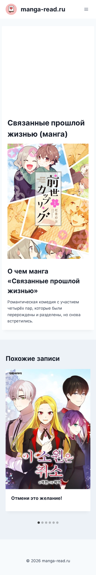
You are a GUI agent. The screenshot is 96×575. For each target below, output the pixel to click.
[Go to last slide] (14, 443)
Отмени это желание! (36, 498)
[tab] (39, 522)
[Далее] (82, 443)
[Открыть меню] (86, 9)
